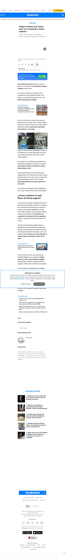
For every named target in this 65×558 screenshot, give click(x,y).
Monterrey (17, 10)
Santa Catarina (23, 328)
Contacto (42, 500)
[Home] (32, 15)
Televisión (25, 19)
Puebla (43, 10)
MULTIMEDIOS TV (26, 547)
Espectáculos (31, 19)
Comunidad (11, 19)
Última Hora (4, 19)
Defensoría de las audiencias (30, 500)
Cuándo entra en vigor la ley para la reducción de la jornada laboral (26, 247)
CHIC (38, 545)
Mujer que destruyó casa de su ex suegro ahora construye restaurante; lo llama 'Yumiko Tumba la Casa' (32, 308)
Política (20, 19)
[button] (44, 49)
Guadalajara (28, 10)
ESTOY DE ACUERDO (39, 284)
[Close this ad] (64, 553)
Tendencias (38, 19)
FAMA (43, 545)
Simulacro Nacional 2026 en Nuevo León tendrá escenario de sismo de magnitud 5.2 (36, 425)
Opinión (62, 19)
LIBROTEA (33, 549)
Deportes (44, 19)
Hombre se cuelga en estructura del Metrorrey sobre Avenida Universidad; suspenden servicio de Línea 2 (26, 109)
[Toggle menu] (1, 15)
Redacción (21, 68)
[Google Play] (27, 533)
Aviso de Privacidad (28, 497)
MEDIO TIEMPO (31, 545)
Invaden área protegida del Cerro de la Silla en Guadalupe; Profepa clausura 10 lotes (35, 416)
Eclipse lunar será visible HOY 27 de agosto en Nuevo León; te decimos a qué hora (36, 397)
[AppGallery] (32, 538)
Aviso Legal (39, 497)
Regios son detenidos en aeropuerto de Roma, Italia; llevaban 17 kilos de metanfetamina (36, 406)
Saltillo (50, 10)
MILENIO (22, 545)
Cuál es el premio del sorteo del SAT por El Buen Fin (33, 312)
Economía (56, 19)
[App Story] (37, 533)
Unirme (41, 76)
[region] (32, 4)
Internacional (50, 19)
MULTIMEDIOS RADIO (39, 547)
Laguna (36, 10)
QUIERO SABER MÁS (26, 284)
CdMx (10, 10)
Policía (16, 19)
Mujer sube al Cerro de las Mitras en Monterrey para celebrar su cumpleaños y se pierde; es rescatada (36, 435)
